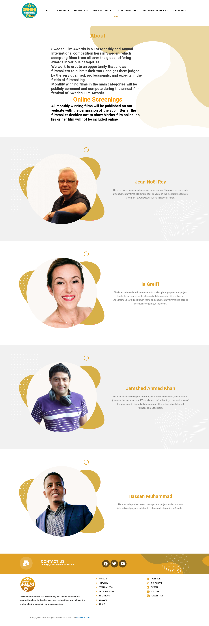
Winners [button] (61, 10)
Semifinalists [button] (100, 10)
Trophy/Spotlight (127, 10)
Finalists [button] (79, 10)
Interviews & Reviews (155, 10)
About (118, 16)
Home (48, 10)
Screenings (179, 10)
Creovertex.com (83, 617)
